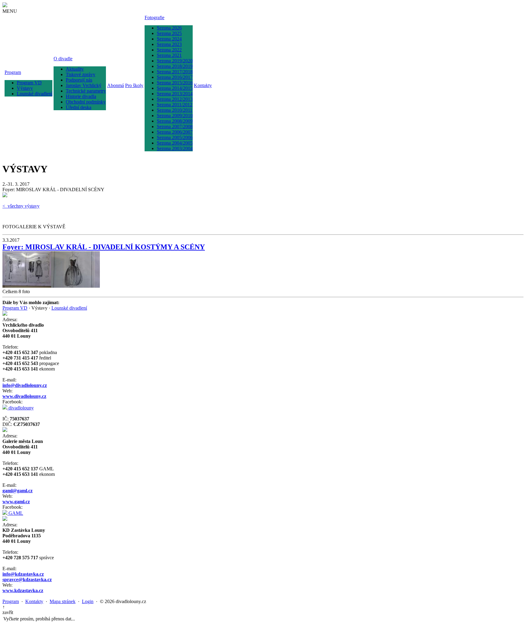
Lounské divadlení (34, 93)
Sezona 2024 (169, 38)
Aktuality (75, 69)
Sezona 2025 (169, 33)
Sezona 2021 (169, 55)
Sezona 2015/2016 (175, 82)
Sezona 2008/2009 (175, 121)
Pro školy (134, 85)
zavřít (7, 612)
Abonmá (115, 85)
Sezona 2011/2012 (174, 104)
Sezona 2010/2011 (174, 110)
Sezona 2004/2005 (175, 143)
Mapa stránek (62, 601)
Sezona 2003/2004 (175, 148)
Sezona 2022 (169, 49)
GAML (15, 513)
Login (87, 601)
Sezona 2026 (169, 27)
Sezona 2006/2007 (175, 132)
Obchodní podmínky (86, 101)
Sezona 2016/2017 (175, 77)
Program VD (29, 82)
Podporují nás (79, 80)
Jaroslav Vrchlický (83, 85)
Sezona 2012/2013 (175, 99)
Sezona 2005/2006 (175, 137)
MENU (9, 11)
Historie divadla (81, 96)
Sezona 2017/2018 (175, 71)
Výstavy (25, 88)
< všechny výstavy (21, 206)
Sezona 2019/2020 (175, 60)
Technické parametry (86, 90)
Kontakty (203, 85)
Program (13, 72)
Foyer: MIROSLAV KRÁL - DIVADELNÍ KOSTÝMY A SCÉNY (103, 247)
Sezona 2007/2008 (175, 126)
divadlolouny (20, 407)
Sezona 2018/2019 (175, 66)
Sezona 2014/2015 (175, 88)
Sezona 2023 (169, 44)
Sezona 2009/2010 (175, 115)
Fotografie (154, 17)
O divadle (63, 58)
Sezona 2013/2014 (175, 93)
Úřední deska (78, 107)
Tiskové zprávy (80, 74)
